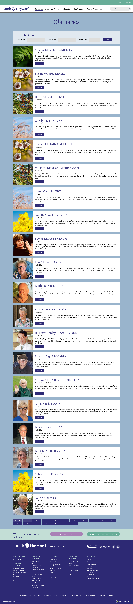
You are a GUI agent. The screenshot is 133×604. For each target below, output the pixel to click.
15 (55, 524)
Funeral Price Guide (94, 9)
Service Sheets (54, 562)
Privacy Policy (63, 595)
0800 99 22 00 (125, 2)
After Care (72, 574)
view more (39, 64)
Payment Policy (101, 595)
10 (112, 521)
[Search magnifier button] (129, 8)
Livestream (53, 577)
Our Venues (78, 9)
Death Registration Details (50, 595)
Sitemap (111, 595)
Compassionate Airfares (73, 571)
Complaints (37, 595)
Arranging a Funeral (52, 9)
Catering (52, 573)
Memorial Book (54, 575)
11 (17, 524)
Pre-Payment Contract (25, 595)
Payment (71, 568)
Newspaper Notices (38, 585)
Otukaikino (90, 574)
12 (27, 524)
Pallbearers (53, 559)
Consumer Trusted (92, 562)
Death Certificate (74, 565)
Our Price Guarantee (90, 567)
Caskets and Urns (37, 574)
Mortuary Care (36, 580)
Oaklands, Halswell (19, 570)
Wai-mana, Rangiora (19, 572)
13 (36, 524)
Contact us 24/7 (66, 534)
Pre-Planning (17, 559)
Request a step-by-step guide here (103, 534)
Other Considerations (36, 577)
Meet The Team (92, 564)
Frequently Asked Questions (92, 571)
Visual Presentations (56, 568)
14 (46, 524)
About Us (66, 9)
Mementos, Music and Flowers (55, 565)
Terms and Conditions (75, 595)
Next (65, 524)
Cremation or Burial (38, 570)
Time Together (36, 583)
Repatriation (35, 587)
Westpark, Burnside (19, 568)
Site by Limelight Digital (125, 601)
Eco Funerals (35, 572)
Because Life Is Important (36, 566)
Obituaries (39, 9)
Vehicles (52, 570)
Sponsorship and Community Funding (93, 577)
